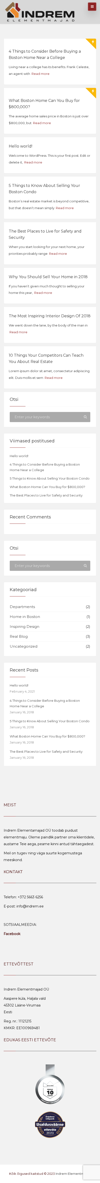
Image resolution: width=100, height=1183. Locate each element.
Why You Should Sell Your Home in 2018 (48, 277)
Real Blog (19, 636)
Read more (41, 74)
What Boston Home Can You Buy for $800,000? (47, 487)
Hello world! (20, 146)
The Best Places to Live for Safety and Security (46, 495)
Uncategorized (23, 646)
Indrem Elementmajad (73, 1174)
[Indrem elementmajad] (40, 11)
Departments (22, 606)
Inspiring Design (24, 626)
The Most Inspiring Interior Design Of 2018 (50, 316)
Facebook (12, 934)
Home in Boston (25, 616)
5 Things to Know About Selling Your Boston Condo (50, 478)
